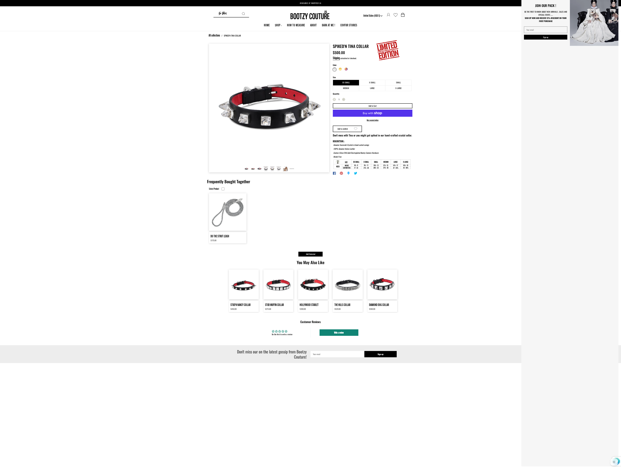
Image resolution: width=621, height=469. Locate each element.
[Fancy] (348, 173)
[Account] (388, 14)
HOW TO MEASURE (296, 25)
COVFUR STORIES (348, 25)
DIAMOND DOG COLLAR (379, 305)
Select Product (214, 188)
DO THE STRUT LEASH (220, 236)
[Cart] (403, 15)
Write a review (339, 332)
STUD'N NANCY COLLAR (240, 305)
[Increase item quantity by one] (343, 99)
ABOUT (313, 25)
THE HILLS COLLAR (342, 305)
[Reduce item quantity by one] (334, 99)
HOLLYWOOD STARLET (309, 305)
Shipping (336, 58)
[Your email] (337, 354)
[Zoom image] (269, 104)
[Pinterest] (341, 173)
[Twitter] (355, 173)
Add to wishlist (343, 128)
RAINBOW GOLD (346, 69)
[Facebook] (334, 173)
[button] (221, 104)
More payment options (372, 120)
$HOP (277, 25)
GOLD (340, 69)
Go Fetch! (223, 13)
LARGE (372, 88)
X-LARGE (398, 88)
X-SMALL (372, 82)
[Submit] (245, 13)
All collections (214, 35)
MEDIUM (346, 88)
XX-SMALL (346, 82)
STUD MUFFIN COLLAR (274, 305)
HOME (267, 25)
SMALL (398, 82)
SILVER (334, 69)
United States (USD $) (372, 15)
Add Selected (310, 254)
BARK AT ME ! (328, 25)
